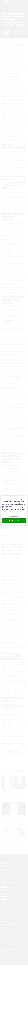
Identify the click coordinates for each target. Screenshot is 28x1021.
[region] (14, 510)
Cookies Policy (8, 506)
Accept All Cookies (14, 520)
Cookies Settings (14, 516)
